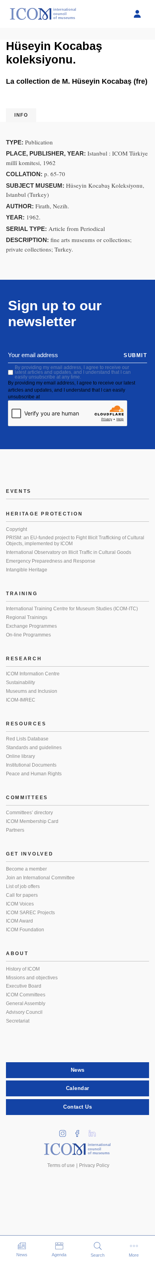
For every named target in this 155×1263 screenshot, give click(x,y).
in (66, 1131)
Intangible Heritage (26, 570)
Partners (15, 830)
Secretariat (17, 1021)
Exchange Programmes (31, 626)
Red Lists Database (27, 739)
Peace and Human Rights (34, 774)
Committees (27, 797)
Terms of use (61, 1165)
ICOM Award (19, 921)
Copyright (16, 529)
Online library (20, 756)
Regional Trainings (26, 617)
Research (24, 658)
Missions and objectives (32, 977)
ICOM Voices (20, 904)
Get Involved (29, 854)
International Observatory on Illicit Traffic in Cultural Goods (68, 552)
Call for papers (22, 895)
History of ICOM (23, 969)
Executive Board (23, 986)
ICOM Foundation (25, 929)
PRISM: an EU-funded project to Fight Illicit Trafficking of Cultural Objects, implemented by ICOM (75, 541)
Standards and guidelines (34, 747)
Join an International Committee (40, 877)
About (17, 953)
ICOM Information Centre (33, 674)
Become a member (26, 869)
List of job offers (23, 886)
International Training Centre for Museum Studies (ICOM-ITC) (72, 608)
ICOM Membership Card (32, 821)
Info (21, 115)
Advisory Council (24, 1012)
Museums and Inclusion (31, 691)
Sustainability (20, 682)
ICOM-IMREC (20, 700)
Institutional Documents (31, 765)
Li (95, 1131)
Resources (26, 724)
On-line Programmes (28, 635)
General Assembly (25, 1003)
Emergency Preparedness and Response (50, 561)
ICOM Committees (25, 995)
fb (80, 1131)
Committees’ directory (29, 812)
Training (22, 593)
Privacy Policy (94, 1165)
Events (18, 491)
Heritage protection (44, 514)
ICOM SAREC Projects (30, 912)
